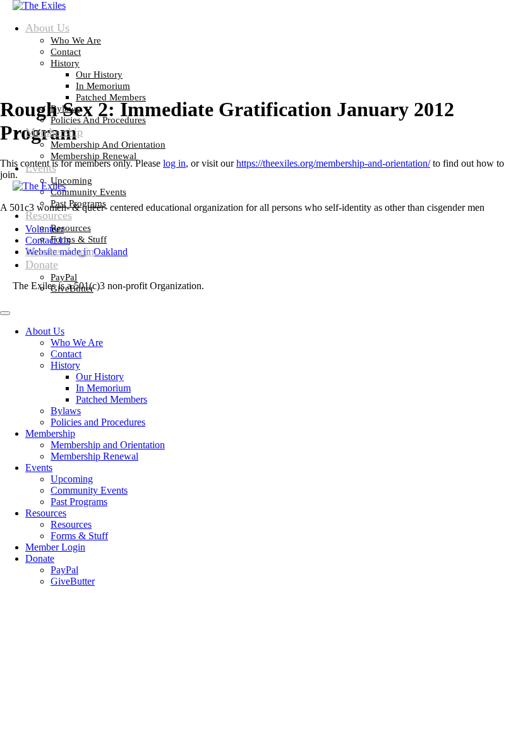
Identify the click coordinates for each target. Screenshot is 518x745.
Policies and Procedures (98, 120)
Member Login (59, 251)
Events (40, 168)
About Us (47, 27)
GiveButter (72, 288)
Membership (54, 132)
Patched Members (111, 97)
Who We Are (76, 40)
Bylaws (65, 109)
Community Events (88, 192)
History (65, 63)
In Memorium (103, 86)
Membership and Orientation (108, 145)
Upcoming (71, 181)
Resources (48, 215)
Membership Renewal (93, 156)
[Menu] (5, 313)
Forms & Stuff (79, 239)
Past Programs (78, 203)
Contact (66, 52)
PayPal (64, 277)
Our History (99, 74)
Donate (41, 264)
